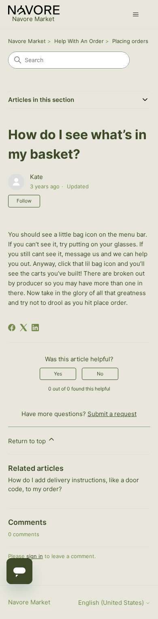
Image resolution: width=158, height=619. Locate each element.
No (100, 374)
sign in (34, 556)
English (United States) (111, 602)
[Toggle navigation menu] (136, 14)
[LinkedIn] (35, 327)
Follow (24, 201)
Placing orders (130, 41)
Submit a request (112, 414)
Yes (58, 374)
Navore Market (27, 41)
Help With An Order (79, 41)
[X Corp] (23, 327)
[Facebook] (11, 327)
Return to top (27, 441)
